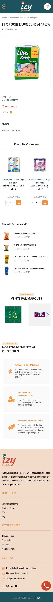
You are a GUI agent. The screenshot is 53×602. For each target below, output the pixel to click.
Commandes (7, 540)
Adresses (5, 544)
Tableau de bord (8, 536)
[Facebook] (3, 586)
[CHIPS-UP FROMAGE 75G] (6, 247)
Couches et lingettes (32, 18)
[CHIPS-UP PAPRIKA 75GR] (6, 236)
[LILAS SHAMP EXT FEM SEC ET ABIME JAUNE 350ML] (6, 259)
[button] (18, 202)
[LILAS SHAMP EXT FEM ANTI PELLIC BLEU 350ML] (6, 271)
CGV (3, 512)
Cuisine (5, 180)
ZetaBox (38, 598)
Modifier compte (8, 549)
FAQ (3, 517)
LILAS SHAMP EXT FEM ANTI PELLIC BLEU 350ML (31, 269)
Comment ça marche (10, 504)
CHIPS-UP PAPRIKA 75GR (24, 234)
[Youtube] (16, 586)
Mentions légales (8, 508)
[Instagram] (7, 586)
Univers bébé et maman (16, 18)
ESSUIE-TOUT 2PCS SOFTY (39, 187)
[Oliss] (40, 314)
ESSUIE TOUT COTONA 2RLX (13, 187)
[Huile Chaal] (13, 314)
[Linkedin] (12, 586)
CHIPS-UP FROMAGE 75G (25, 245)
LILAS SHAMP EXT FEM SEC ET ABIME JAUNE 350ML (31, 257)
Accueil (4, 18)
